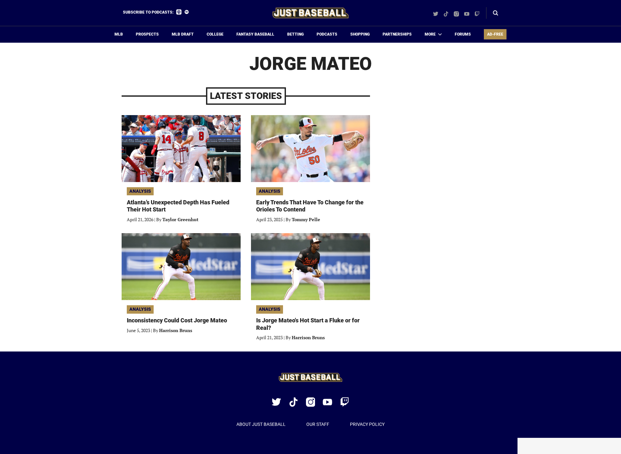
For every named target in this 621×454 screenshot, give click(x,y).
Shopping (360, 34)
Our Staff (317, 424)
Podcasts (327, 34)
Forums (463, 34)
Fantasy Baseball (255, 34)
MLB (118, 34)
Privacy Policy (367, 424)
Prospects (147, 34)
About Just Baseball (261, 424)
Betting (295, 34)
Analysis (140, 191)
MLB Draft (183, 34)
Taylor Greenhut (180, 219)
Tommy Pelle (306, 219)
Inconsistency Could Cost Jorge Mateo (177, 320)
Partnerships (397, 34)
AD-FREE (495, 34)
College (215, 34)
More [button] (430, 34)
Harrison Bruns (175, 330)
